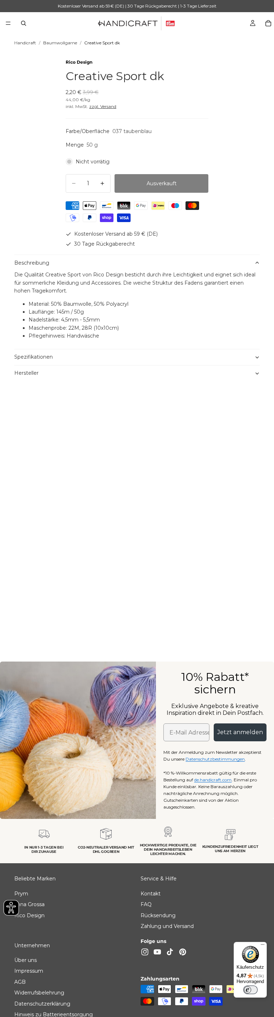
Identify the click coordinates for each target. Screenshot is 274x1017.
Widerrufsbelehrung (39, 993)
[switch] (250, 990)
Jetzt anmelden (240, 732)
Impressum (28, 971)
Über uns (25, 960)
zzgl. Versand (102, 106)
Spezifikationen (33, 357)
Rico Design (79, 62)
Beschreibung (31, 263)
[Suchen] (23, 23)
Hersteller (26, 373)
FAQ (146, 904)
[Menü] (8, 23)
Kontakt (151, 893)
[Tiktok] (170, 952)
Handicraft (25, 42)
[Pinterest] (182, 952)
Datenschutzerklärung (42, 1004)
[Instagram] (145, 952)
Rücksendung (158, 915)
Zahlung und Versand (167, 926)
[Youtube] (157, 952)
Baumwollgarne (60, 42)
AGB (20, 982)
